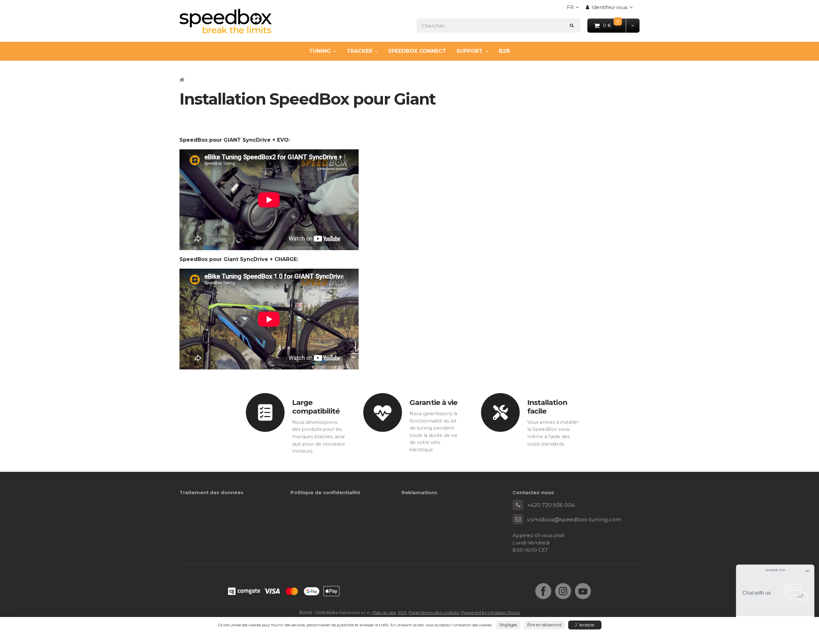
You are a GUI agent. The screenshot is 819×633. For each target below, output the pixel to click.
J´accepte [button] (584, 624)
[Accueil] (225, 21)
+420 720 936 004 (551, 505)
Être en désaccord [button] (544, 624)
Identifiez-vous (609, 7)
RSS (402, 612)
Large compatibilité (316, 406)
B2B (504, 51)
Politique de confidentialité (325, 492)
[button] (633, 25)
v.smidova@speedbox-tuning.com (574, 519)
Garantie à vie (433, 402)
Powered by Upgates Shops (490, 612)
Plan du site (384, 612)
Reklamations (419, 492)
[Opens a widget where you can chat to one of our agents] (775, 596)
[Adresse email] (518, 519)
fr (574, 9)
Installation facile (547, 406)
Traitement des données (211, 492)
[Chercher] (572, 25)
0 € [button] (614, 25)
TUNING (320, 51)
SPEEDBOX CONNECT (417, 51)
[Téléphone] (518, 505)
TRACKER (359, 51)
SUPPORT (470, 51)
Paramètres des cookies (434, 612)
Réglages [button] (508, 624)
